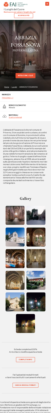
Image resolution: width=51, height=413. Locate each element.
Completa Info (25, 359)
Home (6, 87)
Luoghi (14, 87)
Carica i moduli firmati (25, 385)
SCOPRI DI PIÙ (23, 15)
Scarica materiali (15, 117)
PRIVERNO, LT (7, 98)
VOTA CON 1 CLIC (25, 75)
